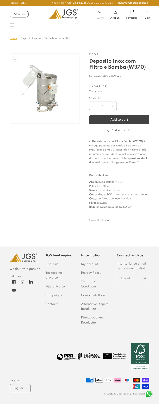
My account (89, 264)
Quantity (95, 98)
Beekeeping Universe (53, 275)
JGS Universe (55, 286)
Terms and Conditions (88, 284)
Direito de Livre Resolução (92, 320)
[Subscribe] (145, 278)
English (18, 388)
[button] (100, 11)
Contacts (51, 304)
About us (19, 14)
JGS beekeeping (122, 394)
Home (13, 38)
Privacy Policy (91, 272)
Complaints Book (93, 295)
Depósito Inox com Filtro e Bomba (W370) (46, 38)
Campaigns (53, 295)
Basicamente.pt (141, 394)
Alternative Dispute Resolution (94, 307)
